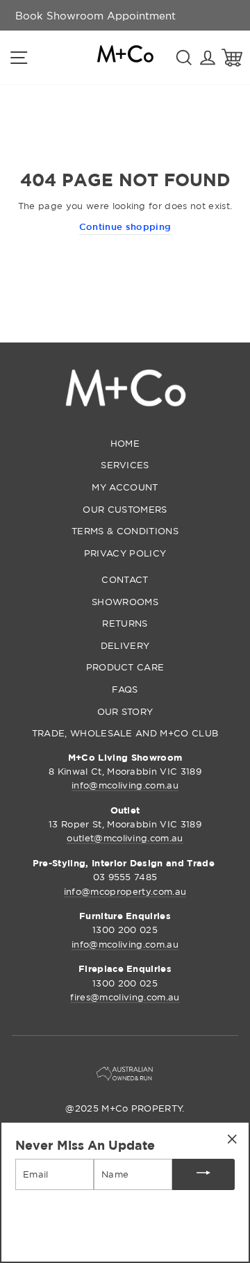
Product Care (125, 667)
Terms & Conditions (125, 531)
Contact (124, 579)
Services (125, 465)
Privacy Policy (125, 553)
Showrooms (125, 601)
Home (125, 443)
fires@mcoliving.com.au (124, 997)
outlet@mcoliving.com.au (125, 838)
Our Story (125, 711)
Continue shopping (125, 226)
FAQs (125, 689)
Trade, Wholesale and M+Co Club (125, 733)
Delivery (125, 645)
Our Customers (125, 509)
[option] (95, 15)
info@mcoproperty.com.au (125, 891)
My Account (125, 487)
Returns (124, 623)
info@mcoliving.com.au (125, 785)
